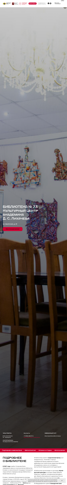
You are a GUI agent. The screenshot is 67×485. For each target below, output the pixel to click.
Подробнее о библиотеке (12, 450)
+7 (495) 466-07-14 (28, 436)
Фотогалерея (60, 450)
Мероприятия (30, 450)
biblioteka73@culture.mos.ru (32, 437)
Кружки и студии (45, 450)
